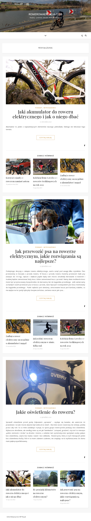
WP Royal (22, 517)
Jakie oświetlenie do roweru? (45, 412)
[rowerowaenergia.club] (45, 14)
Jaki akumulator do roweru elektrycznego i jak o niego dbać (45, 114)
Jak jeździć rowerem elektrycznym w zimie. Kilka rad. (44, 342)
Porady (38, 108)
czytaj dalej (45, 138)
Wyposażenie (50, 108)
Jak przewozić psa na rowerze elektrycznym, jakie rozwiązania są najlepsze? (45, 256)
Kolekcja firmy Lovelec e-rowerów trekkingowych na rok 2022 (45, 181)
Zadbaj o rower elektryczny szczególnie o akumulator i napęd (72, 179)
